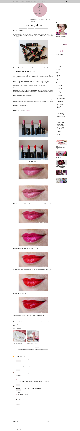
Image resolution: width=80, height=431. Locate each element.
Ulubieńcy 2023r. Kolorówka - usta (58, 157)
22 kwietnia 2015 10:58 (27, 379)
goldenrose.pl (28, 110)
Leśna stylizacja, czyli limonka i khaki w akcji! (60, 105)
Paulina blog (17, 356)
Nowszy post (16, 421)
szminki (39, 28)
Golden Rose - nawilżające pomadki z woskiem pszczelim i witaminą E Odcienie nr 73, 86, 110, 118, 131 (61, 166)
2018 (58, 78)
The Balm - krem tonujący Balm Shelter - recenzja (60, 114)
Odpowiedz (18, 375)
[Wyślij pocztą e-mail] (28, 347)
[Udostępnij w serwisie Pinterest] (33, 347)
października (60, 86)
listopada (59, 85)
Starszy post (48, 421)
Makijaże (39, 1)
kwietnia (59, 95)
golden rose (21, 28)
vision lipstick (45, 28)
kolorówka (25, 28)
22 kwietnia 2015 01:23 (21, 386)
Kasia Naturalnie (20, 365)
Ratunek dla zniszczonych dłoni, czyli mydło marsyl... (61, 118)
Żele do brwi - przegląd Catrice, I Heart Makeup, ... (61, 120)
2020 (58, 75)
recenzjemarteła (18, 372)
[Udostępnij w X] (30, 347)
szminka (36, 28)
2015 (58, 82)
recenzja (32, 28)
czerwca (59, 92)
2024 (58, 69)
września (59, 88)
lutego (59, 131)
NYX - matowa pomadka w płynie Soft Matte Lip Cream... (61, 99)
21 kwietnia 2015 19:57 (22, 356)
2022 (58, 72)
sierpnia (59, 89)
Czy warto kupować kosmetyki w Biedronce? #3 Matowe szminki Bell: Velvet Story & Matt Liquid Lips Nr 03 (61, 147)
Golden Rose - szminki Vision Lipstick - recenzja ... (61, 109)
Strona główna (33, 19)
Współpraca (41, 19)
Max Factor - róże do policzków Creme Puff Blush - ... (60, 125)
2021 (58, 73)
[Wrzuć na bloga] (29, 347)
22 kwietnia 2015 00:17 (24, 372)
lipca (58, 91)
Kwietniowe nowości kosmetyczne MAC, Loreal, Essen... (61, 102)
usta (41, 28)
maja (58, 94)
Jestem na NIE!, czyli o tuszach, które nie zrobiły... (61, 116)
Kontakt (48, 19)
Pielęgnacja (23, 1)
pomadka (29, 28)
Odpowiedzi (18, 363)
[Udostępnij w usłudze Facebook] (31, 347)
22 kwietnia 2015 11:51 (23, 399)
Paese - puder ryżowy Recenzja (60, 107)
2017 (58, 79)
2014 (58, 134)
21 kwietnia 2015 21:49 (27, 365)
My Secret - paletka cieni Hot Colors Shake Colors (60, 128)
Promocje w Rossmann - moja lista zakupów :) (60, 111)
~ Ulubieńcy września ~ (59, 175)
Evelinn (17, 386)
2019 (58, 76)
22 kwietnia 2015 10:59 (27, 394)
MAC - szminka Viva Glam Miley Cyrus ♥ (60, 122)
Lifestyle (43, 1)
